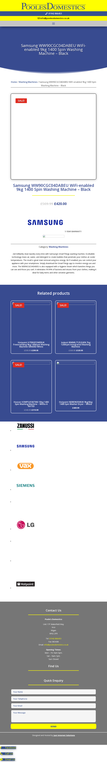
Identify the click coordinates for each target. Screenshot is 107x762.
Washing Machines (28, 82)
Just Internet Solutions (64, 735)
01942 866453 (55, 638)
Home (14, 82)
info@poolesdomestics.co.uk (56, 644)
